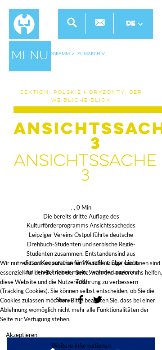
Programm (57, 53)
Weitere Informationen (81, 345)
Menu (30, 56)
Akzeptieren (21, 334)
